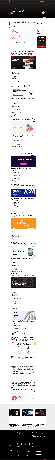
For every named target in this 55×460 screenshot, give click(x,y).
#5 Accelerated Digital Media (15, 32)
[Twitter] (33, 444)
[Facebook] (17, 444)
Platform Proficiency (14, 38)
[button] (9, 23)
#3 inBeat (13, 30)
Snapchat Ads (31, 75)
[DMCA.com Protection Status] (39, 451)
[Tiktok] (29, 444)
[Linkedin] (21, 444)
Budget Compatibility (14, 39)
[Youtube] (25, 444)
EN (45, 1)
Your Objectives (14, 37)
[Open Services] (21, 1)
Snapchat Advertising (13, 8)
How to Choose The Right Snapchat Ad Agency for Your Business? (21, 36)
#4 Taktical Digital (14, 31)
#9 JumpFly (13, 35)
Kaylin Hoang (16, 12)
